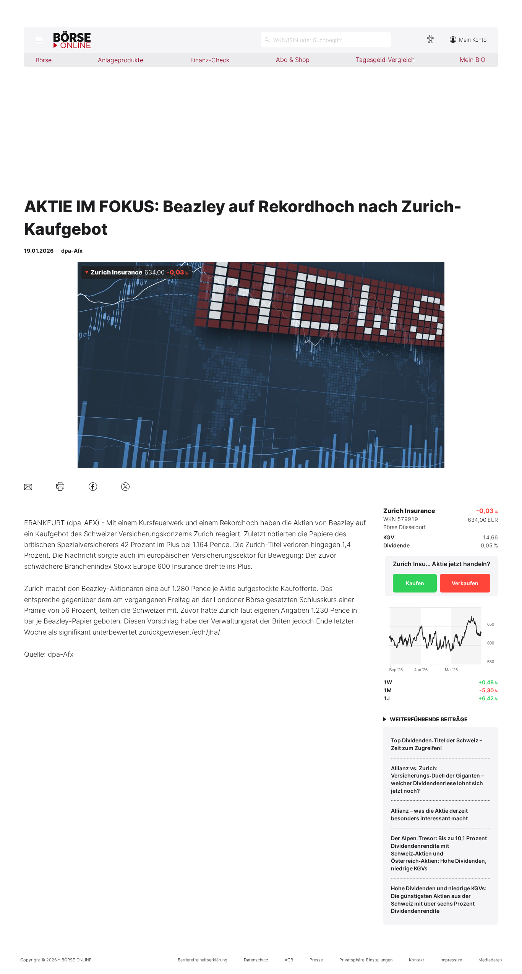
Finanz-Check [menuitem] (209, 60)
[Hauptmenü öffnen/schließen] (38, 40)
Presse (316, 960)
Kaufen (415, 583)
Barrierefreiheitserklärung (202, 960)
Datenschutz (256, 960)
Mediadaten (490, 960)
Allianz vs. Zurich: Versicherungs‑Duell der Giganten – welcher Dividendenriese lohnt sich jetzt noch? (437, 779)
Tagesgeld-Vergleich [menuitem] (385, 59)
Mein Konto (472, 39)
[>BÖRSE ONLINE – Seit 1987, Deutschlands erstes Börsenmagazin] (72, 40)
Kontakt (416, 960)
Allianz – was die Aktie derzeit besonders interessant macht (429, 814)
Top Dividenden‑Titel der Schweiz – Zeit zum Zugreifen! (436, 744)
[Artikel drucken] (60, 486)
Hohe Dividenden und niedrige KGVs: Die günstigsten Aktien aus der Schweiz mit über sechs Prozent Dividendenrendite (438, 899)
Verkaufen (465, 583)
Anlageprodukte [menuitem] (120, 60)
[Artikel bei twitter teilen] (125, 486)
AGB (289, 960)
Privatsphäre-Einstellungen (365, 960)
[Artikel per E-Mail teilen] (28, 486)
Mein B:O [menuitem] (472, 59)
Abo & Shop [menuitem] (293, 59)
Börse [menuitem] (44, 60)
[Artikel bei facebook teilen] (93, 486)
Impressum (451, 960)
